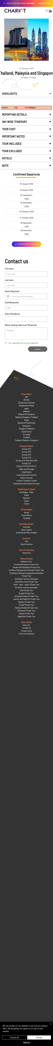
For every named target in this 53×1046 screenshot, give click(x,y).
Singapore (26, 425)
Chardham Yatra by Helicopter (26, 579)
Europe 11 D (26, 463)
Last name (9, 280)
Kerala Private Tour (26, 604)
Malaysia (26, 411)
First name (9, 268)
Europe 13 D (26, 457)
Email (11, 302)
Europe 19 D (26, 449)
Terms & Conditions (26, 633)
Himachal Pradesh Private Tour (26, 596)
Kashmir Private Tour (26, 602)
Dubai (26, 495)
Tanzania (26, 518)
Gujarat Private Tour (26, 593)
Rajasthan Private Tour (27, 616)
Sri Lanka (26, 434)
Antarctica (27, 553)
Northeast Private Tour (26, 610)
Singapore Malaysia (26, 428)
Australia (26, 527)
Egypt (26, 501)
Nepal (26, 420)
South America (26, 544)
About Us (26, 625)
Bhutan (26, 399)
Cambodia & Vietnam (26, 402)
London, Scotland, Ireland (26, 480)
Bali (26, 397)
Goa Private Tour (26, 590)
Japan (26, 408)
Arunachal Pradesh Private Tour (26, 564)
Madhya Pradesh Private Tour (26, 607)
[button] (50, 10)
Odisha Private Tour (26, 613)
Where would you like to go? (20, 325)
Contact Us (26, 628)
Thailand (26, 437)
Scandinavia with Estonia (27, 475)
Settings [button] (26, 1042)
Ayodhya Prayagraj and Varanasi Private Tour (26, 570)
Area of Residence (12, 314)
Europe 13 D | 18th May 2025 (26, 460)
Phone (12, 291)
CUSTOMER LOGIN (44, 3)
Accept (39, 1037)
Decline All (14, 1037)
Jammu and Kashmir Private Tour (26, 599)
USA (26, 541)
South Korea (27, 431)
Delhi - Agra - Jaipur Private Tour (26, 584)
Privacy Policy (26, 631)
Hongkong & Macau (26, 405)
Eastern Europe (26, 477)
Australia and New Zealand (26, 532)
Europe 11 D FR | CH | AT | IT (26, 466)
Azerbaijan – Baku (26, 492)
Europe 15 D (26, 454)
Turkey (26, 503)
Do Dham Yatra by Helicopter (26, 587)
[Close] (49, 1025)
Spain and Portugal (26, 469)
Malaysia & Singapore (26, 414)
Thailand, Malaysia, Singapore (26, 440)
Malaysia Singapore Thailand (26, 417)
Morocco (26, 498)
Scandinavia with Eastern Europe (26, 483)
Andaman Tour (26, 561)
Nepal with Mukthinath (26, 422)
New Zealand (26, 529)
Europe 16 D (26, 451)
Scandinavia (26, 472)
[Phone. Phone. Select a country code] (9, 296)
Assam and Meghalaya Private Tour (26, 567)
